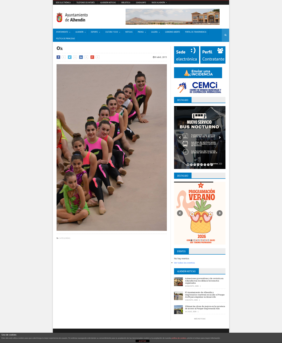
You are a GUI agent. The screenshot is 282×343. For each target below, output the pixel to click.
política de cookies (179, 338)
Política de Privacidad (65, 38)
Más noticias (199, 319)
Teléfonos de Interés (85, 2)
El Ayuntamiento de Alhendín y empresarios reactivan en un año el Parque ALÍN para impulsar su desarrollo (205, 294)
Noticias (128, 32)
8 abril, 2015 (161, 57)
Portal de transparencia (195, 32)
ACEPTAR (142, 341)
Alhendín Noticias (108, 2)
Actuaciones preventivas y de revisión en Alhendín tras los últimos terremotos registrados (204, 280)
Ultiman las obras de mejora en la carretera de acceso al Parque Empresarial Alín (205, 307)
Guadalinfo (141, 2)
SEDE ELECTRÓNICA (63, 2)
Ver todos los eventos (184, 262)
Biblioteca (125, 2)
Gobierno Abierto (172, 32)
